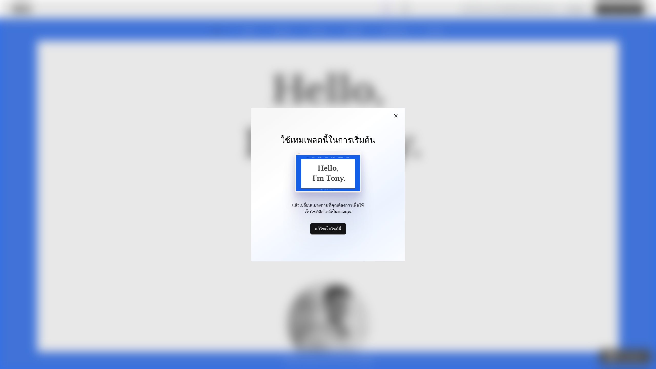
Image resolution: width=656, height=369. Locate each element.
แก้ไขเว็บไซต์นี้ (328, 228)
